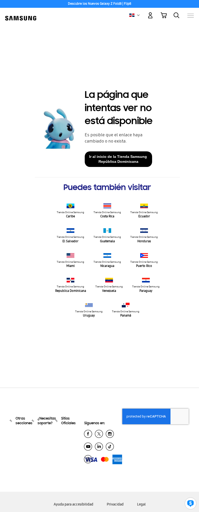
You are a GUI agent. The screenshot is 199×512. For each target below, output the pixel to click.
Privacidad (115, 505)
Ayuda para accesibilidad (73, 505)
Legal (141, 505)
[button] (138, 15)
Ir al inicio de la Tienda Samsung (118, 159)
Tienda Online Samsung (70, 215)
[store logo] (20, 13)
